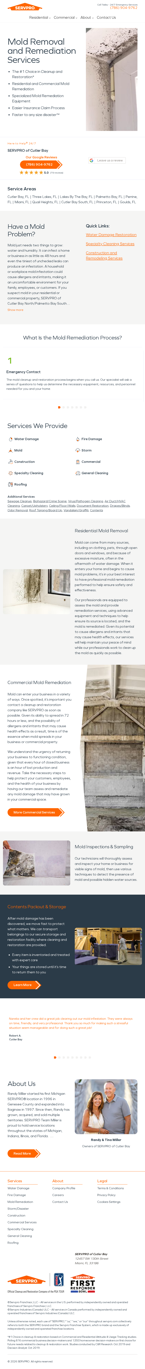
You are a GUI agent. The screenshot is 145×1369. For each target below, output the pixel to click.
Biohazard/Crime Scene (50, 501)
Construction (16, 1215)
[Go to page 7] (85, 407)
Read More (22, 1153)
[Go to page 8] (85, 1057)
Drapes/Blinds (120, 505)
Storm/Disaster (18, 1208)
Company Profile (63, 1188)
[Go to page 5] (77, 407)
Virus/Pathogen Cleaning (85, 501)
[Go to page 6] (81, 407)
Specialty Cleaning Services (110, 243)
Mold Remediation (20, 1202)
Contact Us (106, 17)
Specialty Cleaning (20, 1229)
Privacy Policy (106, 1195)
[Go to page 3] (68, 407)
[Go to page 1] (59, 407)
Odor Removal (18, 510)
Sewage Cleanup (20, 501)
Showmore (15, 310)
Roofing (13, 1242)
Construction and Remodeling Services (104, 255)
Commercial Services (22, 1222)
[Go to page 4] (72, 407)
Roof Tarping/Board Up (45, 510)
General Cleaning (20, 1236)
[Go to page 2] (64, 407)
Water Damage (18, 1188)
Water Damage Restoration (111, 234)
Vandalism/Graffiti (76, 510)
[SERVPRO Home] (25, 6)
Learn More (23, 985)
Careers (58, 1195)
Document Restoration (93, 505)
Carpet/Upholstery (34, 505)
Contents (96, 510)
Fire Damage (17, 1195)
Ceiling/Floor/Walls (62, 505)
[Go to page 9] (90, 1057)
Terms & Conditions (110, 1188)
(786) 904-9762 (123, 8)
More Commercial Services (34, 812)
